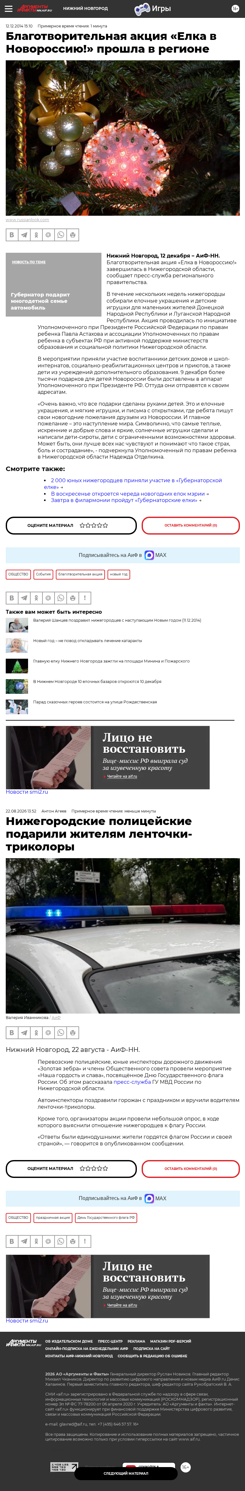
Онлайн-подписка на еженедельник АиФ (86, 1349)
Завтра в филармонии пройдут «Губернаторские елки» (124, 500)
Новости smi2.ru (27, 792)
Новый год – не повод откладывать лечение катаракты (87, 640)
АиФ (56, 1017)
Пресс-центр (110, 1341)
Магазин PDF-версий (170, 1341)
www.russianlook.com (27, 219)
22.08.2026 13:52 (21, 811)
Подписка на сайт (151, 1349)
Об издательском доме (69, 1341)
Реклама (136, 1341)
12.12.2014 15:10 (19, 26)
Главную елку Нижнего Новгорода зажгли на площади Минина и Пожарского (111, 661)
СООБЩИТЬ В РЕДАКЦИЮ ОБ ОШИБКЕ (152, 1356)
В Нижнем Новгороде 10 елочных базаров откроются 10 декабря (97, 681)
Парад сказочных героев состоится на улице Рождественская (95, 702)
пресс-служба (132, 1082)
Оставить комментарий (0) (191, 525)
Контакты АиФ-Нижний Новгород (79, 1356)
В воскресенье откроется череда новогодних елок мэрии (128, 494)
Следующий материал (126, 1474)
